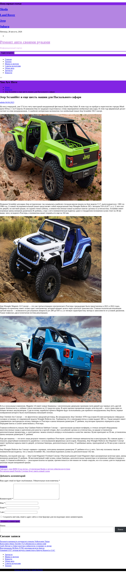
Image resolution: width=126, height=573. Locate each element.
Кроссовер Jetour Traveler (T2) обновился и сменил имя (23, 544)
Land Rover (7, 15)
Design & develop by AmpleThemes (28, 570)
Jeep (3, 20)
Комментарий (6, 499)
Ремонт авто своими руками (25, 42)
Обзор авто (9, 68)
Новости (8, 73)
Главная (8, 59)
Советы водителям (13, 66)
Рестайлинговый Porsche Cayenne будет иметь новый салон (25, 471)
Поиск (2, 526)
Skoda (4, 9)
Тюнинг (8, 62)
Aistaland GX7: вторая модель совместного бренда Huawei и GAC (27, 550)
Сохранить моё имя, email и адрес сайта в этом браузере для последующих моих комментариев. (43, 517)
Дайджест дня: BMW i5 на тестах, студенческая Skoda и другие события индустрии (35, 469)
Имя (2, 503)
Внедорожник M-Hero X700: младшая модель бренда (22, 548)
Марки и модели (12, 64)
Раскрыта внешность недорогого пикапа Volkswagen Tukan (25, 541)
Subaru (4, 26)
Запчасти (9, 70)
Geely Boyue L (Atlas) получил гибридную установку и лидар (26, 546)
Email (3, 508)
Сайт (2, 512)
